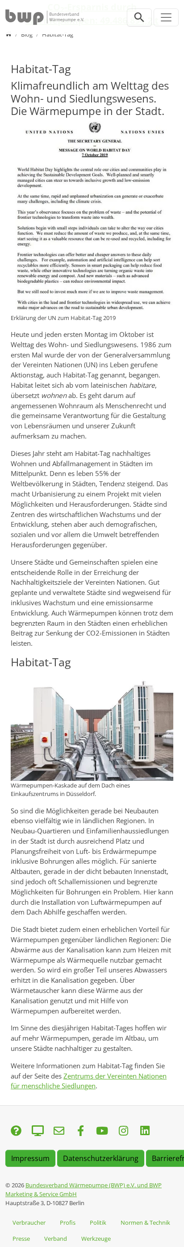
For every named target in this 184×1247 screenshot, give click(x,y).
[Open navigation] (166, 17)
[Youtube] (102, 1131)
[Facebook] (80, 1131)
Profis (67, 1222)
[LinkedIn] (144, 1131)
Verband (55, 1239)
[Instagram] (123, 1131)
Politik (98, 1222)
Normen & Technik (145, 1222)
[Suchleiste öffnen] (139, 17)
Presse (21, 1239)
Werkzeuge (96, 1239)
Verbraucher (29, 1222)
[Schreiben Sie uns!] (16, 1131)
